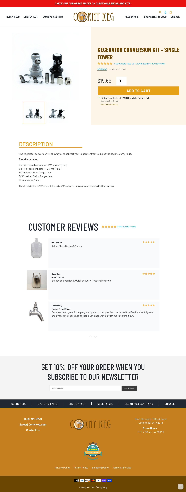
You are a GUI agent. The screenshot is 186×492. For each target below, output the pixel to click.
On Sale (175, 16)
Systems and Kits (53, 16)
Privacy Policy (62, 467)
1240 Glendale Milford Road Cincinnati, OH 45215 (151, 420)
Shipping (102, 68)
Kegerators (132, 16)
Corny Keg (101, 487)
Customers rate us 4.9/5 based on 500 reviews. (139, 63)
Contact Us (33, 430)
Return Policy (81, 467)
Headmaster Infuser (155, 16)
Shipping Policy (100, 467)
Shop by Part (31, 16)
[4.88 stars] (109, 226)
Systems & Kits (47, 403)
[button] (90, 337)
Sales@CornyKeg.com (32, 424)
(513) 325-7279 (33, 418)
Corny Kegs (13, 16)
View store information (109, 104)
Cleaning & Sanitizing (139, 403)
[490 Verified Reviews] (93, 460)
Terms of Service (122, 467)
